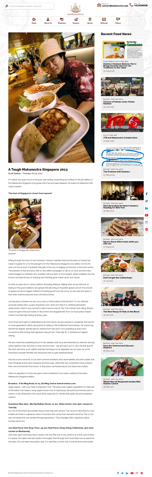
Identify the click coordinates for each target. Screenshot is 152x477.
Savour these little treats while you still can (120, 243)
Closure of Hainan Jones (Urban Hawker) (119, 103)
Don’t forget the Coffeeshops (117, 278)
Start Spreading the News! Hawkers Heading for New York (120, 207)
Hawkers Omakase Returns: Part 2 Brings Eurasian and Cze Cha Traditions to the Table (119, 66)
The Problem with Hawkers (116, 172)
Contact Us (48, 473)
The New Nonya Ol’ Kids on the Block (121, 312)
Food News (108, 61)
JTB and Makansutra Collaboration (120, 138)
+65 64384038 (140, 5)
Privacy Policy (38, 473)
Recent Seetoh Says (113, 99)
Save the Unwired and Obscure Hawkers (118, 347)
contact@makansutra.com (115, 5)
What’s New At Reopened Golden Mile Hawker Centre (122, 383)
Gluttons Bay (121, 61)
